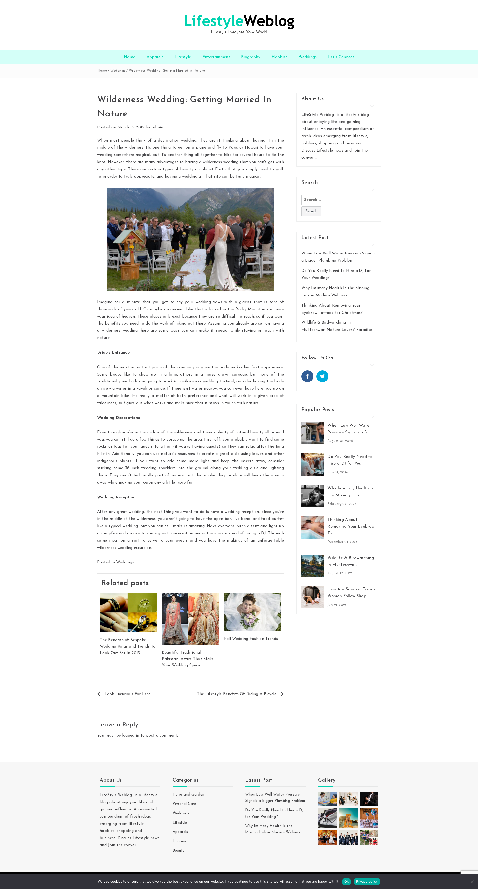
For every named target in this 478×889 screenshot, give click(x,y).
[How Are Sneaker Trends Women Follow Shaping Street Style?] (312, 597)
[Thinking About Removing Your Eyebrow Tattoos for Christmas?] (312, 527)
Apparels (155, 57)
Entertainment (216, 57)
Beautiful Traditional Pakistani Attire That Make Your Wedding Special (188, 659)
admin (157, 127)
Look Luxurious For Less (127, 694)
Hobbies (279, 57)
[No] (471, 881)
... (316, 158)
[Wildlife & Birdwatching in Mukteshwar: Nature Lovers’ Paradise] (312, 566)
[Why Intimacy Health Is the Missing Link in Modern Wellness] (312, 496)
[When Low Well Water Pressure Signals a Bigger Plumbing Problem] (312, 433)
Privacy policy (367, 881)
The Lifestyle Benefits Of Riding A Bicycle (236, 694)
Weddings (308, 57)
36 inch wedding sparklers (150, 468)
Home (129, 57)
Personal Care (184, 804)
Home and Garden (188, 795)
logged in (130, 736)
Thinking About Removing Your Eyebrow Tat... (350, 526)
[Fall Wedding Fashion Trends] (252, 612)
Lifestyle (183, 57)
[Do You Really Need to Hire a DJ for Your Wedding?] (312, 464)
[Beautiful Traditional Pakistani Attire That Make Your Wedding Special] (190, 619)
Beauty (179, 851)
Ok (346, 881)
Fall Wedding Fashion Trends (251, 639)
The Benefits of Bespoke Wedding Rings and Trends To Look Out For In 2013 (128, 646)
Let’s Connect (341, 57)
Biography (250, 57)
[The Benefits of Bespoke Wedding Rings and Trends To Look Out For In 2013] (128, 613)
